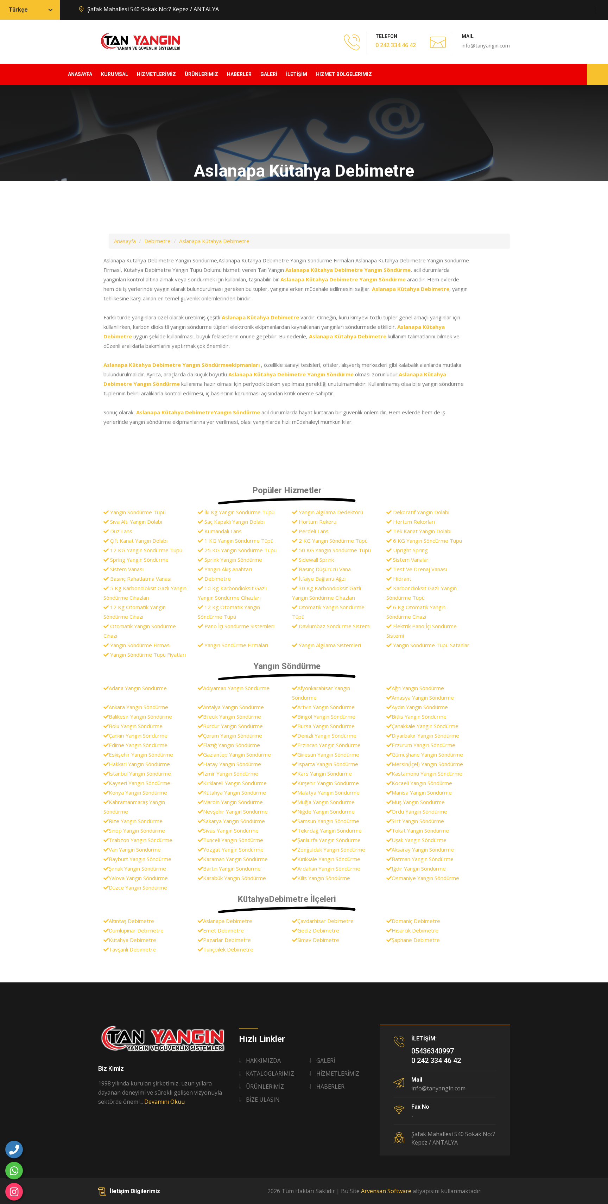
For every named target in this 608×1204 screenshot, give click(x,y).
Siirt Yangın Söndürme (418, 820)
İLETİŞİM (296, 74)
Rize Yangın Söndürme (136, 820)
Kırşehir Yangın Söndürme (328, 782)
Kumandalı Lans (222, 531)
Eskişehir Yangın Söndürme (141, 754)
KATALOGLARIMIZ (270, 1073)
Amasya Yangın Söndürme (423, 697)
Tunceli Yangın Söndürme (233, 839)
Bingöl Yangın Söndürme (326, 716)
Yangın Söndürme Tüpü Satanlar (430, 645)
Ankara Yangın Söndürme (138, 707)
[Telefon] (14, 1149)
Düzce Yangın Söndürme (138, 887)
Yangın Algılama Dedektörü (330, 512)
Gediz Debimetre (318, 930)
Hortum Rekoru (316, 521)
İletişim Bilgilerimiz (135, 1191)
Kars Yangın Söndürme (324, 773)
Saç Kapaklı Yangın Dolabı (234, 521)
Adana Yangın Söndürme (138, 688)
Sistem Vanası (126, 569)
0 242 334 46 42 (395, 45)
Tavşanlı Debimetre (132, 949)
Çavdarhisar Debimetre (325, 920)
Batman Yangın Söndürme (423, 858)
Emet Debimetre (223, 930)
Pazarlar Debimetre (227, 939)
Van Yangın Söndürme (135, 849)
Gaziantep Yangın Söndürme (237, 754)
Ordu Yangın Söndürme (419, 811)
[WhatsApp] (14, 1170)
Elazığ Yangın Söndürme (231, 744)
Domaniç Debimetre (416, 920)
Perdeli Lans (313, 531)
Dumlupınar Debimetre (136, 930)
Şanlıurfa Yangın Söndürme (329, 839)
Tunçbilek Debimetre (228, 949)
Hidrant (401, 578)
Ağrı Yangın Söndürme (418, 688)
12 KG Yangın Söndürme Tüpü (145, 550)
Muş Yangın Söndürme (418, 801)
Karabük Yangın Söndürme (234, 877)
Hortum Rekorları (413, 521)
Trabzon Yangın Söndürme (140, 839)
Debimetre (157, 240)
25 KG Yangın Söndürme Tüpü (240, 550)
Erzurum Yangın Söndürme (423, 744)
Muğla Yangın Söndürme (326, 801)
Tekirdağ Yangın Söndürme (329, 830)
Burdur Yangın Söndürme (233, 726)
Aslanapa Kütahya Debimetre (214, 240)
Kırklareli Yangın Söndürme (235, 782)
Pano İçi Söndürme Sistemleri (238, 626)
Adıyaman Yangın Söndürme (236, 688)
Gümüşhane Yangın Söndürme (427, 754)
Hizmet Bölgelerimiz (344, 74)
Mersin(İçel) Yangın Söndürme (427, 763)
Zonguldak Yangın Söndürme (331, 849)
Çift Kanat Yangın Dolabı (138, 540)
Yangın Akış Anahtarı (227, 569)
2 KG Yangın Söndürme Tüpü (332, 540)
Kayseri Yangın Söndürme (139, 782)
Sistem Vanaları (411, 559)
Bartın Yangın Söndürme (232, 868)
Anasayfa (125, 240)
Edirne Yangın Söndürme (138, 744)
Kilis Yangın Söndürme (323, 877)
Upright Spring (410, 550)
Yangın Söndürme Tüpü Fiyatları (147, 654)
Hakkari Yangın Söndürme (139, 763)
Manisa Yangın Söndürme (422, 792)
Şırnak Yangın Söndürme (137, 868)
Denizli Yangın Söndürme (326, 735)
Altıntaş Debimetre (131, 920)
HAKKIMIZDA (263, 1060)
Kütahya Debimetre (132, 939)
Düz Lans (120, 531)
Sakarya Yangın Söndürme (234, 820)
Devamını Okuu (164, 1102)
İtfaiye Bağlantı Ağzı (321, 578)
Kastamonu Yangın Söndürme (427, 773)
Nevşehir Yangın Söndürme (235, 811)
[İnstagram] (14, 1191)
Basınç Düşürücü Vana (324, 569)
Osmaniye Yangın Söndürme (425, 877)
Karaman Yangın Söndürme (235, 858)
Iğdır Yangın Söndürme (419, 868)
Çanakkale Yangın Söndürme (425, 726)
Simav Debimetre (318, 939)
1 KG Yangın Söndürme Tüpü (238, 540)
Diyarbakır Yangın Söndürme (425, 735)
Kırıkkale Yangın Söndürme (328, 858)
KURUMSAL (114, 74)
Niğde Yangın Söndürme (326, 811)
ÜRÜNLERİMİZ (201, 74)
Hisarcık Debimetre (415, 930)
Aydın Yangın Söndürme (420, 707)
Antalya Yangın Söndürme (233, 707)
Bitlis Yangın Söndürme (419, 716)
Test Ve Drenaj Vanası (419, 569)
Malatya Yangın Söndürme (328, 792)
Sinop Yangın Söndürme (137, 830)
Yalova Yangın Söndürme (138, 877)
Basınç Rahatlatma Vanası (140, 578)
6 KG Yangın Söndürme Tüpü (427, 540)
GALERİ (268, 74)
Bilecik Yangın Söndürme (232, 716)
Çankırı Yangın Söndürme (138, 735)
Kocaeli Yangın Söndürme (422, 782)
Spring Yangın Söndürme (139, 559)
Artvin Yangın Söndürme (326, 707)
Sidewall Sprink (315, 559)
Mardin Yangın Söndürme (233, 801)
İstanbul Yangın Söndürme (140, 773)
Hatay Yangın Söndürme (232, 763)
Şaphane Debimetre (416, 939)
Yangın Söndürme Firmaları (235, 645)
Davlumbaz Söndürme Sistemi (333, 626)
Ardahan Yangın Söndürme (328, 868)
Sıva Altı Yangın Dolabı (135, 521)
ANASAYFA (80, 74)
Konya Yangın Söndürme (138, 792)
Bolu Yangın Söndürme (136, 726)
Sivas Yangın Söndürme (231, 830)
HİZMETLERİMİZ (156, 74)
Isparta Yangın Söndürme (327, 763)
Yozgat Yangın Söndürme (233, 849)
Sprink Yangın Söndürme (232, 559)
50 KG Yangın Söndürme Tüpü (334, 550)
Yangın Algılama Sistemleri (329, 645)
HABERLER (239, 74)
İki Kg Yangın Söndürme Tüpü (238, 512)
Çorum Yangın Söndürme (232, 735)
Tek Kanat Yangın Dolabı (421, 531)
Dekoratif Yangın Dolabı (420, 512)
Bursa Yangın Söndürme (326, 726)
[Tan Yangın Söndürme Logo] (163, 1038)
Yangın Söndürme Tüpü (137, 512)
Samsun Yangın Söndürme (328, 820)
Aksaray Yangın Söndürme (423, 849)
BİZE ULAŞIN (263, 1099)
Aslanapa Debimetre (227, 920)
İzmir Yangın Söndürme (230, 773)
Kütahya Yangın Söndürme (234, 792)
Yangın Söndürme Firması (140, 645)
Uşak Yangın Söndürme (419, 839)
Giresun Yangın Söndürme (328, 754)
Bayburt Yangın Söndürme (140, 858)
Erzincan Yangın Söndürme (329, 744)
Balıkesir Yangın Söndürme (140, 716)
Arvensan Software (386, 1191)
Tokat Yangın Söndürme (420, 830)
